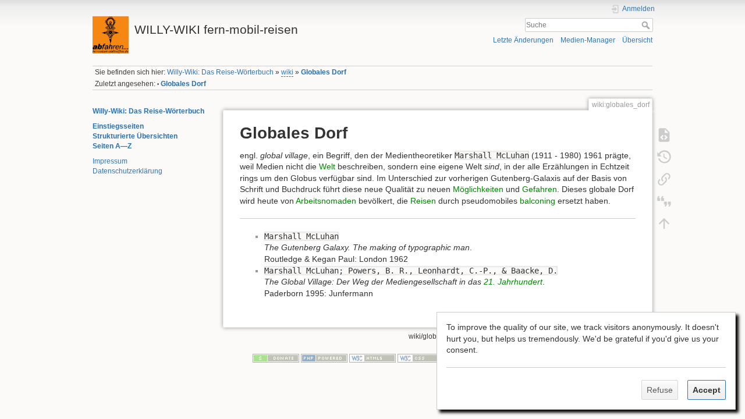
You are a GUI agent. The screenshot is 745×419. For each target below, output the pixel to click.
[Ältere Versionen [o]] (664, 156)
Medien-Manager (587, 40)
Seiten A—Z (112, 146)
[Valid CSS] (421, 358)
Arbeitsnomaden (326, 200)
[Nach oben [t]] (664, 223)
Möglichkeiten (478, 189)
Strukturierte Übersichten (135, 136)
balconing (537, 200)
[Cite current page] (664, 201)
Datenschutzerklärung (127, 171)
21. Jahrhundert (513, 281)
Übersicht (637, 40)
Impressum (110, 161)
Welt (327, 166)
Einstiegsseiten (118, 126)
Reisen (423, 200)
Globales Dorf (323, 72)
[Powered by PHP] (324, 358)
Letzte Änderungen (523, 40)
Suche (646, 25)
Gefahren (539, 189)
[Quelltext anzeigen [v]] (664, 134)
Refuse (660, 390)
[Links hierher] (664, 179)
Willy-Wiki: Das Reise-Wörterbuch (220, 72)
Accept (707, 390)
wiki (287, 72)
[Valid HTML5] (372, 358)
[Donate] (276, 358)
